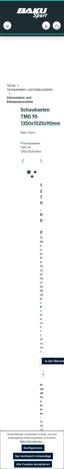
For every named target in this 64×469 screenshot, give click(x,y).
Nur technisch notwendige (33, 456)
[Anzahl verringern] (42, 361)
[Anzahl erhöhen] (42, 374)
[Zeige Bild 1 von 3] (28, 172)
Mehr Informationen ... (32, 441)
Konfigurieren (33, 448)
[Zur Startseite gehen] (32, 13)
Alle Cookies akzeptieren (33, 464)
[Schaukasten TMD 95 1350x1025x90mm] (32, 160)
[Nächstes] (41, 160)
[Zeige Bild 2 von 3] (35, 172)
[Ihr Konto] (46, 25)
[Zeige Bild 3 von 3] (32, 176)
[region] (32, 160)
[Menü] (7, 25)
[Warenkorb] (57, 25)
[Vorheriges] (23, 160)
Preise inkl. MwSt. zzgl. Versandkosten (41, 270)
